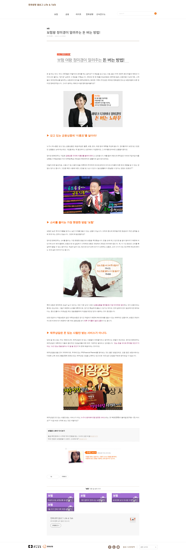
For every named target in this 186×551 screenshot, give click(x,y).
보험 (56, 14)
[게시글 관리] (56, 476)
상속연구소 (100, 14)
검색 (155, 13)
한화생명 (89, 14)
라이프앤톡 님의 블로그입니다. (60, 521)
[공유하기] (54, 476)
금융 (67, 14)
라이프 (78, 14)
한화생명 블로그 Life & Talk (42, 4)
